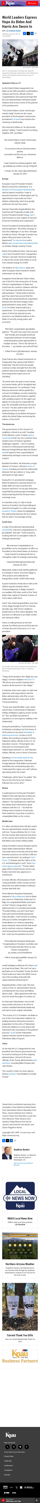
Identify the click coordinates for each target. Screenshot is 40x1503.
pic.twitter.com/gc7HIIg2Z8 (25, 166)
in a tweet (16, 119)
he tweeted (18, 240)
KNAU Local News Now (20, 1218)
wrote (4, 307)
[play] (3, 1500)
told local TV (29, 679)
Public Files (8, 1461)
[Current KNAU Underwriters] (20, 1355)
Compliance (8, 1470)
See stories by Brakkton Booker (23, 1164)
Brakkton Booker (15, 31)
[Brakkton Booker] (7, 1152)
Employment (8, 1465)
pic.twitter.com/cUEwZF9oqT (25, 346)
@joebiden (30, 329)
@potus (5, 332)
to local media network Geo (21, 757)
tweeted (5, 530)
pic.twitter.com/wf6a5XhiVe (20, 953)
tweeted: (12, 1074)
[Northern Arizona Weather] (20, 1246)
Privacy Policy (8, 1456)
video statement (18, 896)
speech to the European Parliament (17, 190)
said (31, 215)
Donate (33, 3)
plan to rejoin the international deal (23, 243)
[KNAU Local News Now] (20, 1196)
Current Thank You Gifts (20, 1335)
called (4, 254)
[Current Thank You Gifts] (20, 1307)
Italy (16, 268)
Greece (22, 268)
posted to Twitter (9, 511)
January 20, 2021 (20, 174)
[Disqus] (20, 1398)
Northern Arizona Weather (20, 1264)
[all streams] (37, 1500)
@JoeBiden (8, 166)
